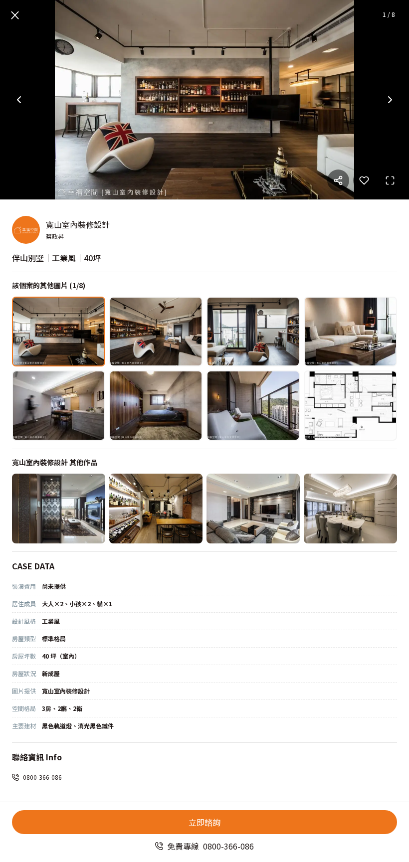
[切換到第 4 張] (350, 331)
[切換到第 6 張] (156, 405)
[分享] (338, 180)
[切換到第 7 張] (253, 405)
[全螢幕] (390, 180)
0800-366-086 (42, 777)
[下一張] (390, 100)
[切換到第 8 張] (350, 405)
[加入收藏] (364, 180)
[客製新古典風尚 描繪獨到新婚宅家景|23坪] (58, 508)
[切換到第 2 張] (156, 331)
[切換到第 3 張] (253, 331)
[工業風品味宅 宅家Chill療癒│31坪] (156, 508)
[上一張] (19, 100)
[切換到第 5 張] (58, 405)
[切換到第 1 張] (58, 331)
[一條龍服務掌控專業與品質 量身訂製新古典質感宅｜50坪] (350, 508)
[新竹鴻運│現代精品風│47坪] (253, 508)
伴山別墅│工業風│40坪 (56, 258)
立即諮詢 (204, 822)
